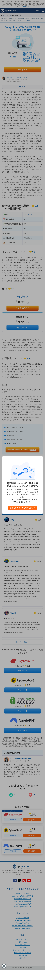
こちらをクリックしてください (22, 508)
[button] (4, 966)
